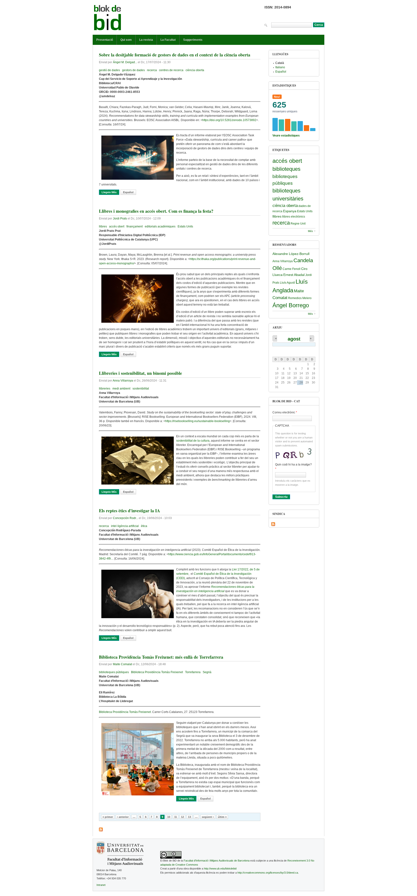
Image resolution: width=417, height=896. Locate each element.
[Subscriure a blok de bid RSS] (101, 829)
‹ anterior (123, 816)
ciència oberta (195, 70)
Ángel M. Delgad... (125, 62)
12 (182, 816)
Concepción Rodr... (125, 518)
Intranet (101, 884)
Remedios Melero (300, 298)
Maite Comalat (122, 664)
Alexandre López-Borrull (290, 254)
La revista (146, 39)
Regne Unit (298, 223)
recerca (152, 70)
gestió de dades (109, 70)
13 (189, 816)
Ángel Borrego (290, 305)
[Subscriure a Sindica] (273, 524)
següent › (208, 816)
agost (294, 339)
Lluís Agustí (287, 282)
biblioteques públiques (114, 672)
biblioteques (286, 169)
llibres (103, 226)
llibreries (104, 388)
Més (310, 231)
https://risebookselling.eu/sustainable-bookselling (197, 421)
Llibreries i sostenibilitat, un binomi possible (140, 373)
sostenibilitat (140, 388)
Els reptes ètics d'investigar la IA (129, 510)
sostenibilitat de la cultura (192, 440)
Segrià (207, 672)
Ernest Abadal (294, 275)
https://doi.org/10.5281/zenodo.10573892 (229, 120)
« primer (108, 816)
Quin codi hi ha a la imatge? (293, 467)
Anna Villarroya (123, 380)
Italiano (280, 67)
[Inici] (108, 18)
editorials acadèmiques (160, 226)
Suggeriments (192, 39)
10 (168, 816)
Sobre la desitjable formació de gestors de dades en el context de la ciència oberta (174, 55)
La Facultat (168, 39)
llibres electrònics (293, 216)
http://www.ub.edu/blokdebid (220, 868)
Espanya (289, 211)
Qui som (126, 39)
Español (128, 192)
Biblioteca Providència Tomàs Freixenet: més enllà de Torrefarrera (161, 657)
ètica (144, 526)
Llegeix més (110, 192)
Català (279, 63)
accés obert (116, 226)
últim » (222, 816)
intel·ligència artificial (125, 526)
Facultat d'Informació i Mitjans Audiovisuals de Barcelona (217, 860)
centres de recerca (171, 70)
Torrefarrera (193, 672)
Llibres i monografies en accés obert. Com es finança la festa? (156, 211)
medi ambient (121, 388)
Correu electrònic (284, 412)
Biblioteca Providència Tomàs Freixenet (157, 672)
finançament (134, 226)
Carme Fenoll (291, 269)
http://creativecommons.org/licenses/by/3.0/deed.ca (267, 872)
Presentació (104, 39)
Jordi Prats (120, 218)
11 (175, 816)
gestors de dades (133, 70)
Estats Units (185, 226)
